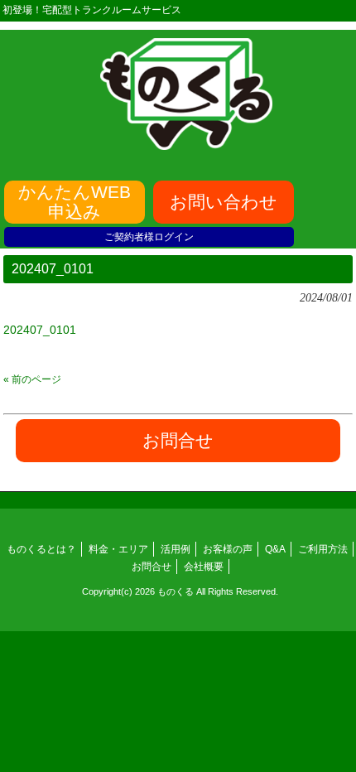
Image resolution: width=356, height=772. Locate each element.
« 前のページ (32, 379)
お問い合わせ (223, 201)
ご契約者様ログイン (149, 237)
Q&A (275, 549)
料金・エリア (118, 549)
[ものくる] (186, 144)
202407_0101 (39, 329)
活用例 (175, 549)
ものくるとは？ (41, 549)
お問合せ (151, 566)
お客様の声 (228, 549)
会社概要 (204, 566)
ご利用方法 (323, 549)
